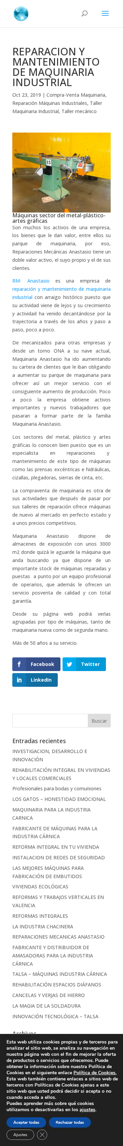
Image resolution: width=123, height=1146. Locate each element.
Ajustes (20, 1134)
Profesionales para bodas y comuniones (56, 788)
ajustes (87, 1110)
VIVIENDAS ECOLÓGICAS (40, 886)
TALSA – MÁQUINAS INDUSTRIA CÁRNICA (59, 974)
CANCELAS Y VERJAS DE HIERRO (48, 995)
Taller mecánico (79, 111)
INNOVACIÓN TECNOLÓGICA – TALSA (55, 1016)
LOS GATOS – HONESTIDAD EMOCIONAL (59, 799)
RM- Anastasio (31, 280)
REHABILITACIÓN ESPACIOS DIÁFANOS (56, 984)
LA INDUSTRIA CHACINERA (42, 926)
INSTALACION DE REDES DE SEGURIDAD (58, 857)
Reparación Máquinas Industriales (49, 103)
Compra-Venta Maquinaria (75, 95)
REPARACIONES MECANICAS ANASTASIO (58, 936)
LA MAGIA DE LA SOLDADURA (46, 1005)
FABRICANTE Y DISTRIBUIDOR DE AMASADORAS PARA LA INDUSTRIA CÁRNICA (52, 955)
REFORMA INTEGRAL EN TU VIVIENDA (55, 847)
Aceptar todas (26, 1122)
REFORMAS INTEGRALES (40, 916)
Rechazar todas (70, 1122)
